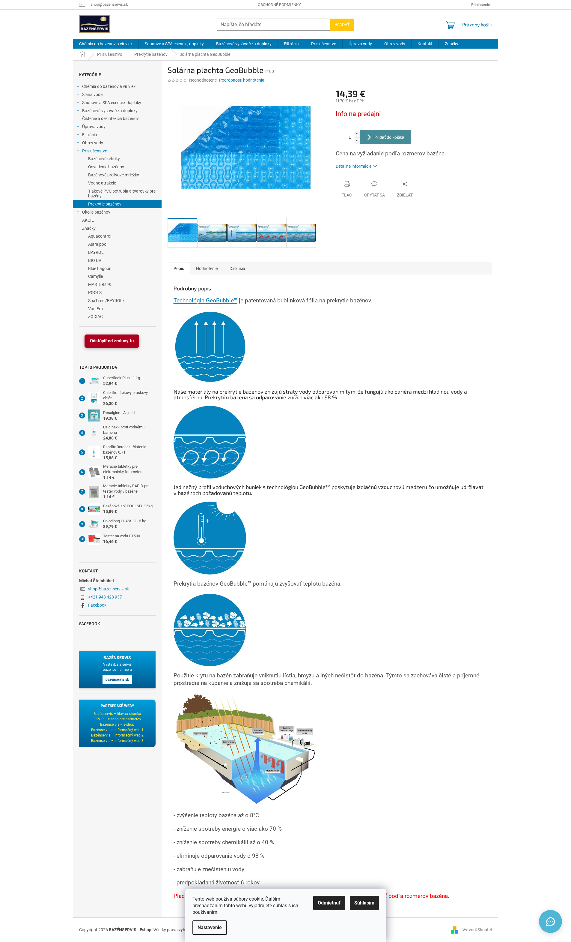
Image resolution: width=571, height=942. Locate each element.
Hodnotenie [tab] (207, 268)
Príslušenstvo (94, 150)
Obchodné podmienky (279, 4)
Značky (89, 228)
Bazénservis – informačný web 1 (117, 730)
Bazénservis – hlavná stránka (117, 714)
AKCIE (88, 220)
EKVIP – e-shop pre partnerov (117, 719)
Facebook (97, 605)
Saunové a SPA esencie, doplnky (111, 102)
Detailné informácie (353, 166)
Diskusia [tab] (237, 268)
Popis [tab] (179, 268)
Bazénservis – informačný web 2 (117, 735)
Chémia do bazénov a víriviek (108, 86)
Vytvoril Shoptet (477, 929)
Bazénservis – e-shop (117, 724)
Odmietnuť (329, 903)
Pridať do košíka (389, 137)
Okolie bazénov (96, 212)
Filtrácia (89, 134)
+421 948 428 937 (105, 597)
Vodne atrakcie (102, 183)
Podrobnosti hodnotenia (241, 80)
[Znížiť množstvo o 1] (357, 140)
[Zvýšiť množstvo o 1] (357, 133)
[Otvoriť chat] (550, 921)
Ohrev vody (92, 142)
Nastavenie (210, 927)
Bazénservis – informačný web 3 (117, 741)
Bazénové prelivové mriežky (113, 174)
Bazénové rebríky (104, 158)
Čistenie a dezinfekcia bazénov (110, 118)
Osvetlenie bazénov (106, 166)
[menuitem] (105, 44)
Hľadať (342, 24)
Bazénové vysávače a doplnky (110, 110)
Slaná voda (92, 94)
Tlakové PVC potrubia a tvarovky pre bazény (122, 194)
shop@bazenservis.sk (108, 588)
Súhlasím (364, 903)
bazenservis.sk (117, 679)
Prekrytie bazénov (104, 204)
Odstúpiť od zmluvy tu (112, 341)
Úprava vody (94, 126)
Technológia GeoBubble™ (205, 300)
